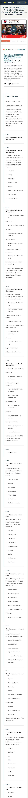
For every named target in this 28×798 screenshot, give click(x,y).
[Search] (25, 2)
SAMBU (10, 2)
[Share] (7, 84)
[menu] (2, 2)
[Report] (10, 84)
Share (14, 41)
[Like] (5, 84)
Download (6, 41)
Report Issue (23, 41)
